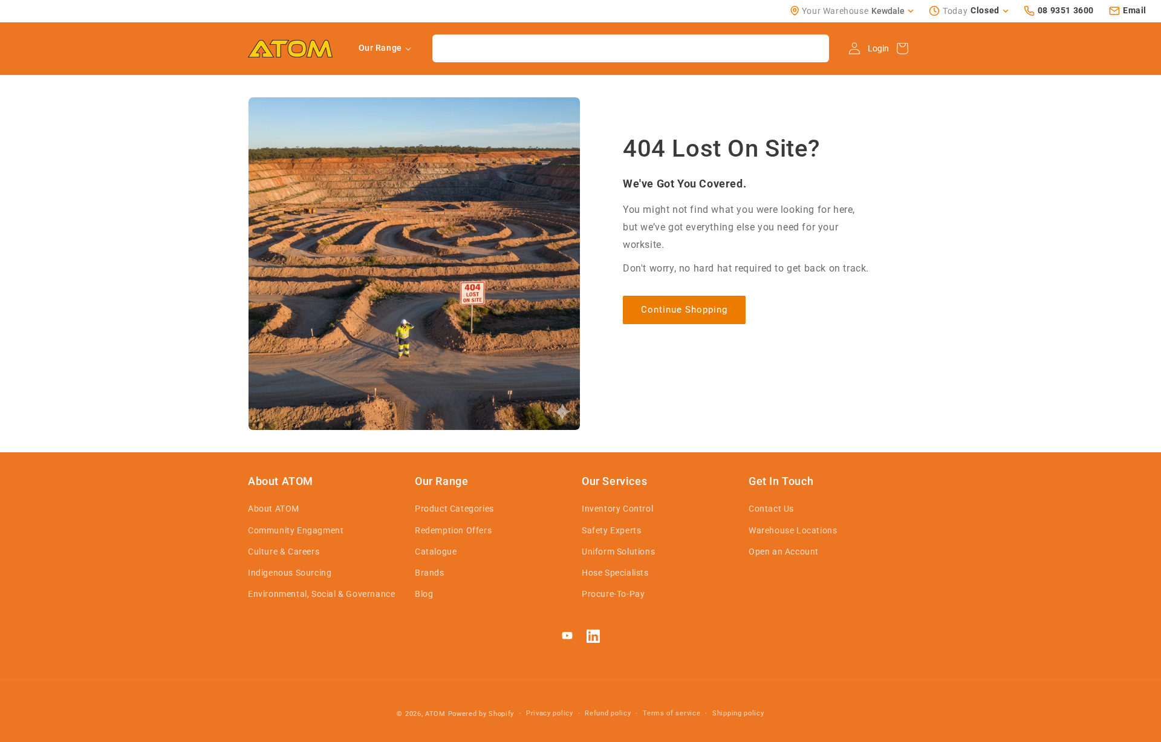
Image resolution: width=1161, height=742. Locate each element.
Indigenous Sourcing (289, 573)
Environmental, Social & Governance (321, 594)
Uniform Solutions (618, 551)
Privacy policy (549, 713)
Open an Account (784, 551)
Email (1134, 10)
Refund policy (608, 713)
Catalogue (436, 551)
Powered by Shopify (481, 714)
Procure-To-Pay (613, 594)
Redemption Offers (453, 530)
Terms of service (671, 713)
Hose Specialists (615, 573)
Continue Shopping (684, 309)
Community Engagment (295, 530)
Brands (429, 573)
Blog (424, 594)
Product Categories (454, 508)
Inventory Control (617, 508)
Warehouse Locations (793, 530)
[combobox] (630, 48)
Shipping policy (738, 713)
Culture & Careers (283, 551)
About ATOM (273, 508)
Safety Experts (611, 530)
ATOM (435, 714)
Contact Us (771, 508)
